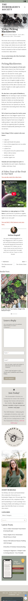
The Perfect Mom (21, 263)
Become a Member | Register (15, 592)
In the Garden (17, 36)
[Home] (2, 26)
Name (6, 353)
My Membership (12, 594)
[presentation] (13, 291)
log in (16, 405)
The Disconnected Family (7, 264)
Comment (7, 327)
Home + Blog (5, 592)
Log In (24, 592)
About (18, 594)
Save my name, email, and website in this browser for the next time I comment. (14, 366)
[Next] (26, 293)
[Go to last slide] (1, 293)
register (20, 403)
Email (6, 360)
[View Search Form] (3, 1)
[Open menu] (24, 7)
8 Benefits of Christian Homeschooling (14, 547)
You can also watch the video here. (12, 177)
